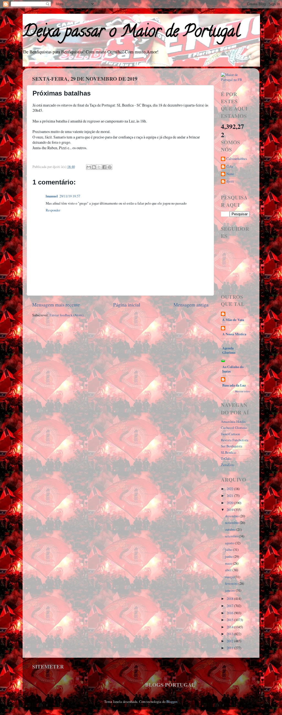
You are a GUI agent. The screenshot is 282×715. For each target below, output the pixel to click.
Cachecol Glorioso (234, 427)
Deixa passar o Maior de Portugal (131, 33)
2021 (230, 495)
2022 (230, 488)
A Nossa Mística (234, 333)
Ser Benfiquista (231, 446)
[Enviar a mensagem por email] (88, 167)
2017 (230, 605)
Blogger (171, 701)
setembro (232, 536)
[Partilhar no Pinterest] (109, 167)
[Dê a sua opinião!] (94, 167)
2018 (230, 598)
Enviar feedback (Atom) (66, 315)
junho (229, 556)
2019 (230, 509)
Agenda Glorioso (228, 350)
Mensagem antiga (190, 304)
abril (228, 570)
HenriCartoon (230, 434)
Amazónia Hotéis (233, 421)
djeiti (230, 181)
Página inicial (126, 304)
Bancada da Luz (234, 385)
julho (229, 549)
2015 (230, 620)
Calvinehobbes (236, 159)
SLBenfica (228, 452)
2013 (230, 634)
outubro (230, 529)
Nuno (230, 174)
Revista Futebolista (234, 440)
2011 (230, 648)
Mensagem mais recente (56, 304)
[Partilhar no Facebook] (104, 167)
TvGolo (226, 458)
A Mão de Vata (233, 319)
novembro (232, 522)
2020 (230, 503)
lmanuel (52, 196)
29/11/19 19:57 (69, 196)
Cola (229, 166)
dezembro (232, 516)
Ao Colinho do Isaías (232, 369)
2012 (230, 641)
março (230, 577)
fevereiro (231, 583)
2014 (230, 627)
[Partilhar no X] (99, 167)
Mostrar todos (242, 391)
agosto (230, 543)
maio (229, 563)
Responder (53, 210)
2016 (230, 613)
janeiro (230, 590)
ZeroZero (227, 465)
